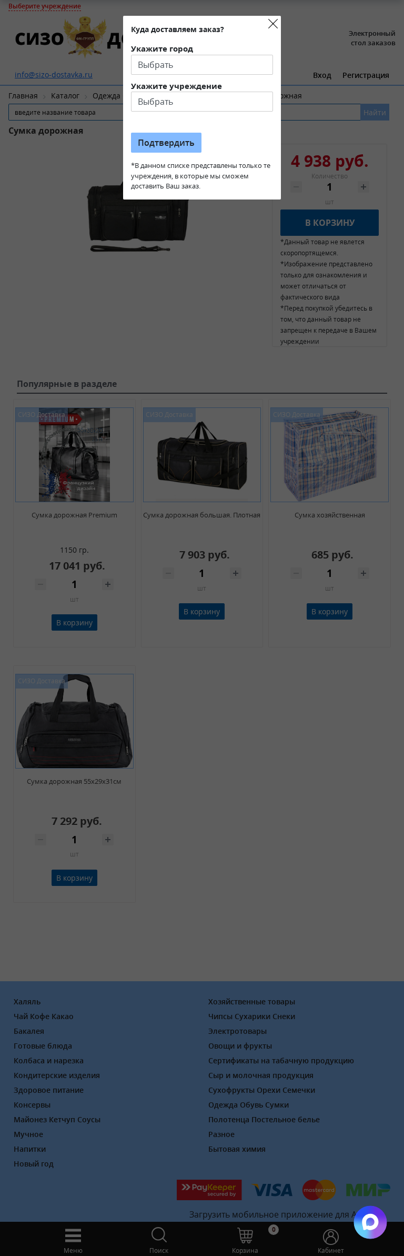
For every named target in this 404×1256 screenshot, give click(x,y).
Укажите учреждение (176, 86)
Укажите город (162, 48)
